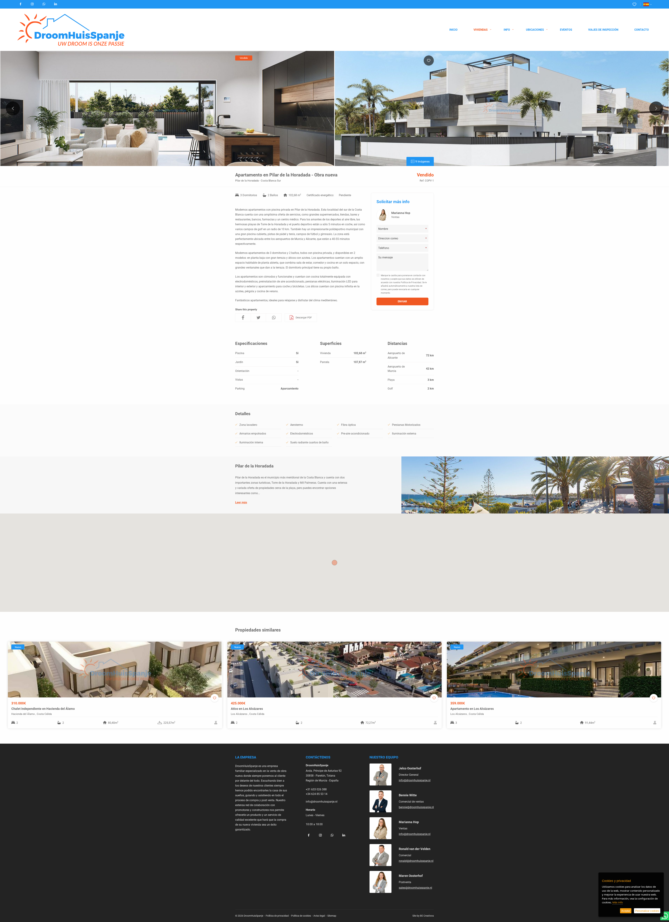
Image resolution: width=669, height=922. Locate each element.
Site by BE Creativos (423, 915)
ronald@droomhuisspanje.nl (416, 861)
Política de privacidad (277, 915)
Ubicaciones (535, 29)
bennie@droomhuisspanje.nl (416, 807)
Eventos (566, 29)
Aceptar (625, 910)
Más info (617, 902)
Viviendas (481, 29)
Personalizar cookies (647, 910)
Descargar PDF (304, 317)
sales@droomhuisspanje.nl (415, 887)
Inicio (453, 29)
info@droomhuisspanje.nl (321, 801)
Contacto (641, 29)
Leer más (241, 502)
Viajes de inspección (603, 29)
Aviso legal (319, 915)
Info (507, 29)
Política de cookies (301, 915)
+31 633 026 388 (316, 789)
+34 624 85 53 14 (316, 794)
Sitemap (331, 915)
